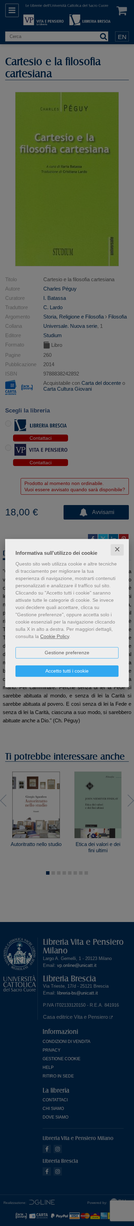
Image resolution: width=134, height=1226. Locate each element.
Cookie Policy (54, 636)
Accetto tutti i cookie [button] (67, 671)
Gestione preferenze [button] (67, 652)
